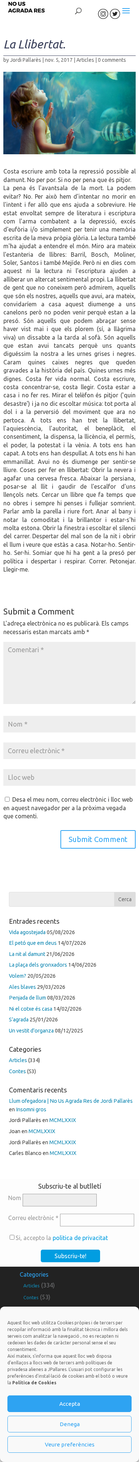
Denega (70, 1424)
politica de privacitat (80, 1237)
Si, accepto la (62, 1237)
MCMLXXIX (62, 1120)
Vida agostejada (27, 932)
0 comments (112, 60)
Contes (17, 1071)
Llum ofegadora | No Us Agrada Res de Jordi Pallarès (71, 1101)
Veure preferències (70, 1444)
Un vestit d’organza (31, 1031)
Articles (85, 60)
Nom (14, 1198)
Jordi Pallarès (25, 60)
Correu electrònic (33, 1218)
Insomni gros (31, 1109)
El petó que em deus (33, 943)
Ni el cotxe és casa (30, 1009)
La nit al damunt (27, 954)
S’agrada (19, 1020)
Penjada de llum (27, 998)
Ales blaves (22, 987)
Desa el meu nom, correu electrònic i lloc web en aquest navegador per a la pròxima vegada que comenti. (68, 807)
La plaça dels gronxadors (38, 965)
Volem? (17, 976)
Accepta (69, 1404)
